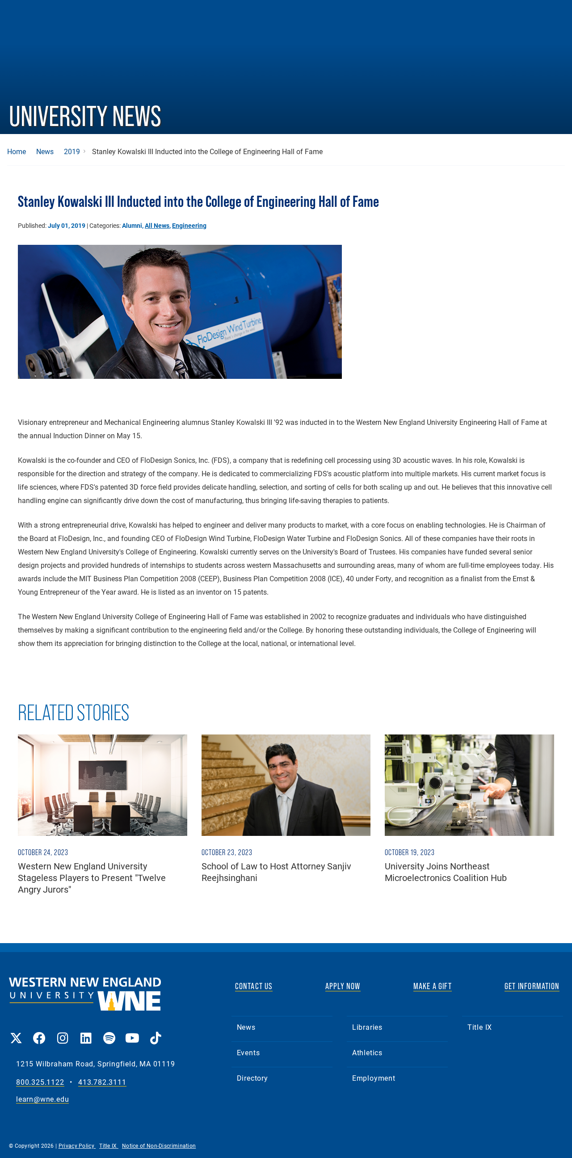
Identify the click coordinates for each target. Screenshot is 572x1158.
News (45, 151)
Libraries (367, 1027)
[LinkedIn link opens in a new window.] (86, 1031)
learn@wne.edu (42, 1099)
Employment (373, 1077)
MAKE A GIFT (432, 986)
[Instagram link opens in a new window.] (62, 1031)
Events (248, 1052)
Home (16, 151)
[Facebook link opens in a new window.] (39, 1031)
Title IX (479, 1027)
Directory (252, 1077)
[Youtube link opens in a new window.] (132, 1031)
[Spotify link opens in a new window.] (109, 1031)
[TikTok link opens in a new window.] (155, 1031)
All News (157, 225)
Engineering (189, 225)
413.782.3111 (102, 1082)
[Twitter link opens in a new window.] (16, 1031)
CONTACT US (254, 986)
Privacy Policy (77, 1145)
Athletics (367, 1052)
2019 (72, 151)
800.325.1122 (40, 1082)
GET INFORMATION (532, 986)
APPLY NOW (343, 986)
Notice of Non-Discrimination (159, 1145)
